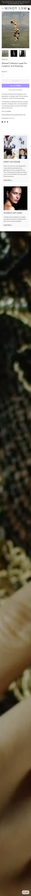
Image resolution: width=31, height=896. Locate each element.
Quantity (4, 71)
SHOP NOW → (8, 180)
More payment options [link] (15, 89)
